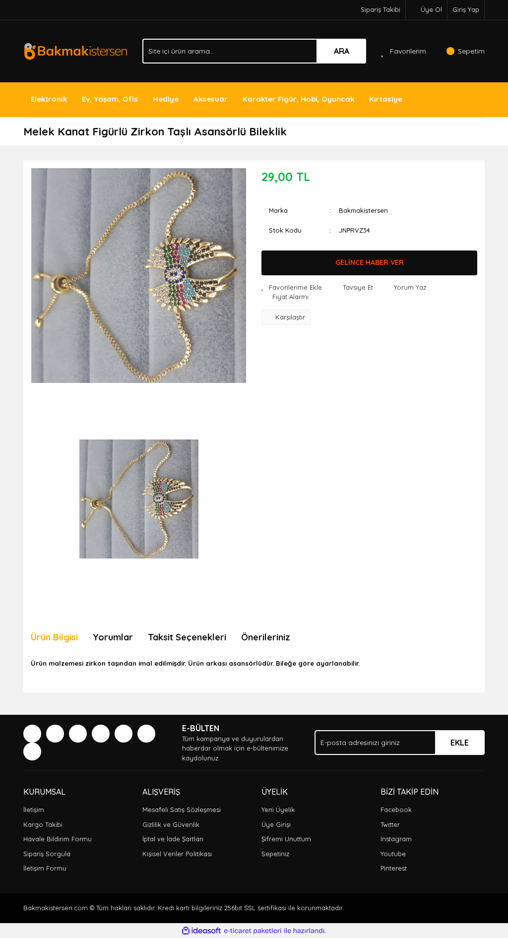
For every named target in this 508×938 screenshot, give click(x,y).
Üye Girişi (276, 824)
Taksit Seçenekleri (187, 637)
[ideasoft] (201, 931)
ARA (341, 51)
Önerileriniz (265, 637)
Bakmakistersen (363, 210)
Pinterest (394, 868)
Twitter (390, 824)
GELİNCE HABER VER (369, 262)
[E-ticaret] (253, 931)
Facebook (396, 809)
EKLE (459, 743)
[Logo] (75, 50)
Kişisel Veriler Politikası (177, 854)
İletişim (33, 809)
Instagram (396, 839)
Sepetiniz (275, 854)
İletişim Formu (44, 868)
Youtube (393, 854)
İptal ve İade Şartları (172, 839)
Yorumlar (113, 637)
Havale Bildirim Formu (57, 839)
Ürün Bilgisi (54, 637)
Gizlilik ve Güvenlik (170, 824)
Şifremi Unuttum (286, 839)
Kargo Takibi (43, 824)
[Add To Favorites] (291, 288)
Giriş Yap (465, 9)
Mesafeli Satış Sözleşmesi (181, 809)
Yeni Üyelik (278, 809)
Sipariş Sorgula (46, 854)
